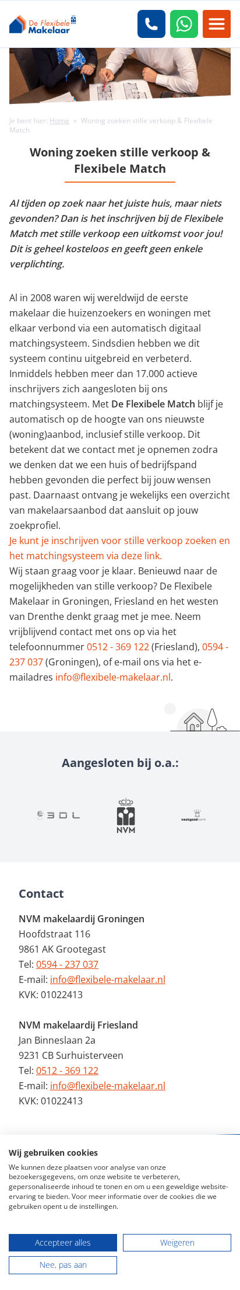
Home (59, 120)
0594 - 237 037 (67, 964)
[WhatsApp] (184, 24)
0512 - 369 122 (118, 646)
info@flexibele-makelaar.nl (113, 677)
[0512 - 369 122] (151, 24)
